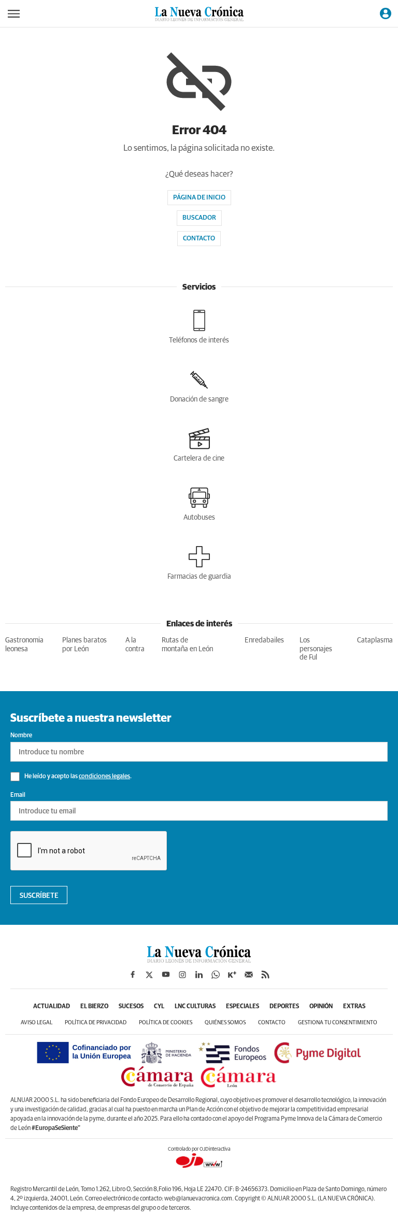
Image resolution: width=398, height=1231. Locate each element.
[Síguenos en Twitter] (149, 974)
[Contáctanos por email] (248, 974)
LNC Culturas (195, 1007)
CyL (159, 1007)
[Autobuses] (199, 504)
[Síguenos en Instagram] (182, 974)
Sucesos (131, 1007)
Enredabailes (264, 640)
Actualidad (51, 1007)
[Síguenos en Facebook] (132, 974)
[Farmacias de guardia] (199, 563)
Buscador (199, 217)
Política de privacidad (95, 1022)
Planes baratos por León (84, 645)
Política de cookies (165, 1022)
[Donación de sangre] (199, 386)
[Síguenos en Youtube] (166, 974)
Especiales (242, 1007)
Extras (354, 1007)
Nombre (21, 736)
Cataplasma (375, 640)
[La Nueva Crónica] (199, 960)
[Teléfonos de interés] (199, 327)
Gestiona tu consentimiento (337, 1022)
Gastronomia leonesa (24, 645)
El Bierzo (94, 1007)
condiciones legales (104, 777)
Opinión (321, 1007)
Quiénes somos (225, 1022)
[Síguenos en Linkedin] (199, 974)
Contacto (199, 238)
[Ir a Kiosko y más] (232, 974)
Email (17, 795)
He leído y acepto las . (77, 777)
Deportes (284, 1007)
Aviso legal (36, 1022)
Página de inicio (199, 197)
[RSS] (265, 974)
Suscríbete (39, 895)
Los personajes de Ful (316, 649)
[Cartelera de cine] (199, 445)
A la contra (135, 645)
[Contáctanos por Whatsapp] (215, 974)
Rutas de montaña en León (187, 645)
